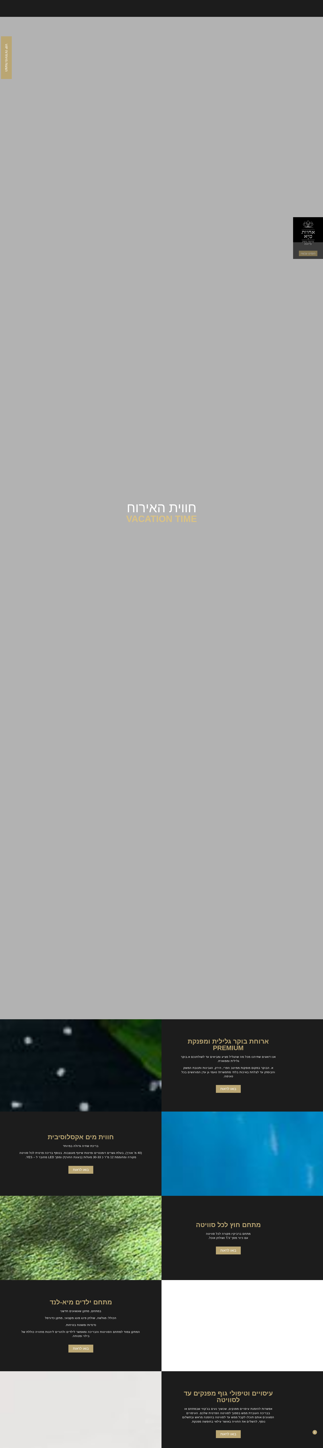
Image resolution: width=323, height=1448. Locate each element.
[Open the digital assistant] (309, 1432)
